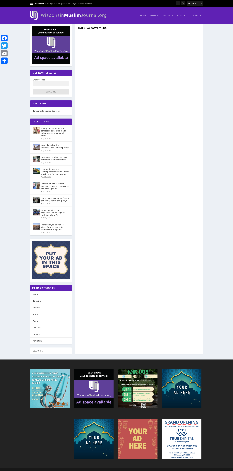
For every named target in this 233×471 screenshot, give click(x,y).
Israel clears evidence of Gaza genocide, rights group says (55, 199)
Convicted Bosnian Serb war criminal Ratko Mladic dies (54, 158)
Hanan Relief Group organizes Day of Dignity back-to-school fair (53, 212)
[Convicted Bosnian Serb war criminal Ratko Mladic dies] (36, 159)
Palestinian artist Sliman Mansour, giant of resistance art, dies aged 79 (54, 186)
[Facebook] (4, 38)
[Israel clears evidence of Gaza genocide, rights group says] (36, 200)
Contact (182, 15)
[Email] (4, 53)
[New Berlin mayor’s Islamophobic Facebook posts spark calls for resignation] (36, 171)
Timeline (37, 301)
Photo (36, 314)
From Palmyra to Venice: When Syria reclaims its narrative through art (52, 227)
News (153, 15)
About (166, 15)
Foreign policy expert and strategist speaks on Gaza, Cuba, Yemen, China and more (53, 132)
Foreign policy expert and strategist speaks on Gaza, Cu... (71, 3)
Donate (196, 15)
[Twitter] (4, 45)
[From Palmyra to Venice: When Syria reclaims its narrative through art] (36, 226)
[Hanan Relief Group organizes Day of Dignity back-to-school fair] (36, 212)
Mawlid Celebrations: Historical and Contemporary (55, 146)
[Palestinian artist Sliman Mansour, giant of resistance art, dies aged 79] (36, 185)
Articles (36, 307)
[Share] (4, 61)
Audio (35, 321)
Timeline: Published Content (46, 111)
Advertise (37, 341)
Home (143, 15)
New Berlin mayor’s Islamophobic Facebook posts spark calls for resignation (55, 171)
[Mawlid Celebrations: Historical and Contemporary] (36, 147)
